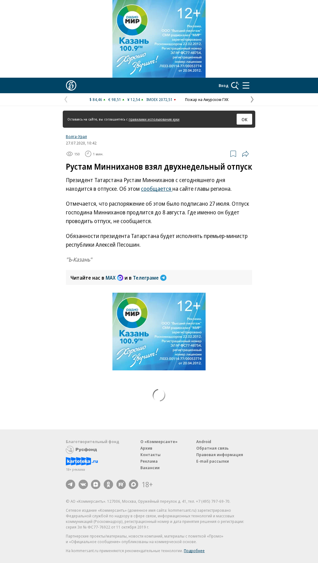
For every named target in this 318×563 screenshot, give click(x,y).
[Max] (133, 484)
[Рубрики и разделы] (246, 85)
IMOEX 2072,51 (159, 99)
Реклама (149, 461)
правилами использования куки (154, 119)
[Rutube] (121, 484)
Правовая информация (219, 454)
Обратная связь (212, 448)
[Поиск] (235, 85)
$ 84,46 (95, 99)
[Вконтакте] (83, 484)
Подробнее (194, 550)
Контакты (150, 454)
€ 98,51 (114, 99)
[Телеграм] (70, 484)
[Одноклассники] (108, 484)
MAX (111, 278)
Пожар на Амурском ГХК (207, 99)
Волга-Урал (76, 136)
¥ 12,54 (133, 99)
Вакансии (150, 467)
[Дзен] (95, 484)
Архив (146, 448)
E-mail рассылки (212, 461)
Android (203, 441)
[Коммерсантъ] (71, 85)
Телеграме (146, 278)
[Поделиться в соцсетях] (245, 154)
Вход (224, 85)
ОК (245, 119)
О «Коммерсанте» (159, 441)
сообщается (156, 188)
